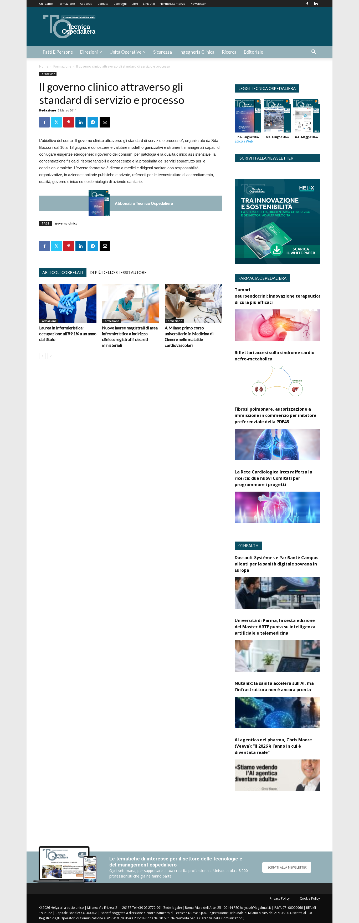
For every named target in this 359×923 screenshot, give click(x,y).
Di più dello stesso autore (118, 272)
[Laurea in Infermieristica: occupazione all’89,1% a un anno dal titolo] (67, 303)
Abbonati (86, 4)
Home (43, 66)
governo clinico (66, 223)
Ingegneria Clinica (196, 52)
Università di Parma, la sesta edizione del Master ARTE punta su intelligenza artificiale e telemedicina (275, 627)
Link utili (149, 4)
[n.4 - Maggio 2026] (306, 117)
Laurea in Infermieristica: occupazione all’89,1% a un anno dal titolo (67, 333)
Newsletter (198, 4)
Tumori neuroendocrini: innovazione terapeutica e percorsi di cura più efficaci (289, 296)
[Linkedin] (316, 3)
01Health (248, 545)
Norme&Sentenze (173, 4)
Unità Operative (125, 52)
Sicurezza (162, 52)
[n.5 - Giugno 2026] (277, 117)
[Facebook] (307, 3)
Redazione (47, 110)
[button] (313, 52)
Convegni (120, 4)
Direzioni (89, 52)
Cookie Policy (310, 898)
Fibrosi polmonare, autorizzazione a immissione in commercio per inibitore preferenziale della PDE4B (275, 415)
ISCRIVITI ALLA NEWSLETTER (287, 867)
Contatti (103, 4)
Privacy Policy (280, 898)
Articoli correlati (62, 272)
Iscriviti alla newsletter (265, 158)
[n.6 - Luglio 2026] (99, 203)
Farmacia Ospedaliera (262, 278)
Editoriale (253, 52)
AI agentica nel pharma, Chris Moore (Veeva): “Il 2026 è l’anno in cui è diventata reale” (273, 746)
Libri (135, 4)
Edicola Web (244, 141)
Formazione (66, 4)
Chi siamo (46, 4)
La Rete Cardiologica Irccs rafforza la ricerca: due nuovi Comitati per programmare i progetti (273, 478)
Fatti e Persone (58, 52)
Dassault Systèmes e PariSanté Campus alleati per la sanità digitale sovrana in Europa (276, 564)
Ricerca (229, 52)
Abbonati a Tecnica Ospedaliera (144, 203)
